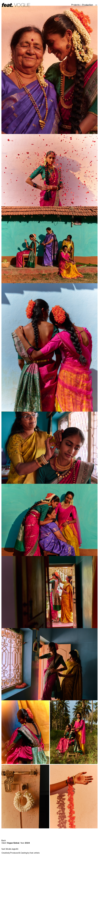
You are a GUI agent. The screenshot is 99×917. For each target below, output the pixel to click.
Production (87, 5)
